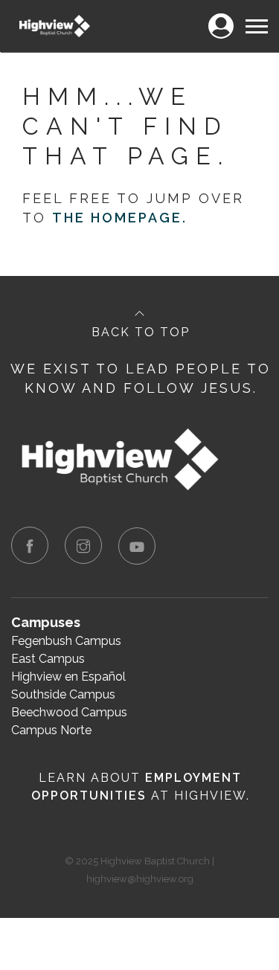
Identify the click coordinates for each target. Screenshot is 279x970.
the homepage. (119, 217)
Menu (256, 17)
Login (221, 17)
